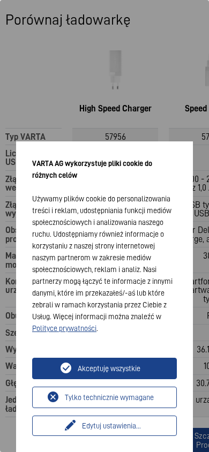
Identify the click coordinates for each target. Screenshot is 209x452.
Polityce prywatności (64, 328)
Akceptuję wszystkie (109, 368)
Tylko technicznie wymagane (109, 397)
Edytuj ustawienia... (111, 425)
